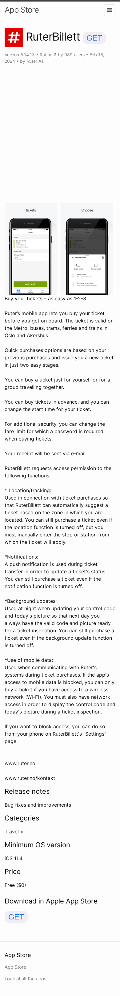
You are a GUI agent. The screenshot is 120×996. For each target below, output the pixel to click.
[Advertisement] (60, 133)
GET (94, 38)
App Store (22, 9)
